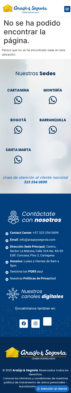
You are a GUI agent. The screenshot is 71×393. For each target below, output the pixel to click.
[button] (67, 9)
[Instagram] (35, 323)
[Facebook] (23, 323)
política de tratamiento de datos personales (34, 382)
